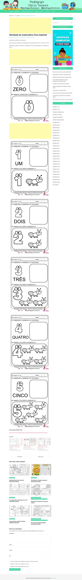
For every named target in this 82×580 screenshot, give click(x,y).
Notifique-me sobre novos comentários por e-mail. (20, 563)
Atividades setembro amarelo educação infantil (39, 481)
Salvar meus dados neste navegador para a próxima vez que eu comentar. (24, 561)
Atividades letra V (56, 174)
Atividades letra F (56, 135)
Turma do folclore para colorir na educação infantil (62, 99)
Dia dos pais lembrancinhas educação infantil (38, 523)
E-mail (10, 550)
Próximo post (40, 456)
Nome (10, 544)
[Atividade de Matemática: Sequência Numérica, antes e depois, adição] (44, 441)
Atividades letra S (56, 166)
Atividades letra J (56, 145)
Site (10, 555)
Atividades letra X (56, 176)
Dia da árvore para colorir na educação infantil (62, 71)
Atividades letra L (56, 148)
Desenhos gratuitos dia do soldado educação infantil (62, 87)
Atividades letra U (56, 171)
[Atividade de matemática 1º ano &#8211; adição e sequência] (29, 441)
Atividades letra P (56, 158)
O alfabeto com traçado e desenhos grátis (61, 83)
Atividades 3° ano (56, 109)
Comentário (11, 533)
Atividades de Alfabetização (14, 11)
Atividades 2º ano (56, 106)
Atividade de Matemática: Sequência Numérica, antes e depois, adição (43, 446)
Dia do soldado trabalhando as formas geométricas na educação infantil (60, 80)
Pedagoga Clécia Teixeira (15, 37)
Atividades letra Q (56, 161)
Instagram (48, 11)
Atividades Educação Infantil (27, 11)
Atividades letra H (56, 140)
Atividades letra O (56, 156)
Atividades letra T (56, 169)
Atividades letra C (56, 127)
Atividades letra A (56, 122)
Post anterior (19, 456)
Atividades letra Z (56, 179)
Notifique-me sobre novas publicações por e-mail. (20, 566)
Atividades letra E (56, 132)
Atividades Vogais (56, 182)
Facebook (53, 11)
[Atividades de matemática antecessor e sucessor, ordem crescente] (15, 441)
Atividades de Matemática (39, 11)
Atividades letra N (56, 153)
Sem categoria (12, 477)
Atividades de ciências (57, 114)
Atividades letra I (56, 143)
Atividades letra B (56, 125)
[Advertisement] (30, 25)
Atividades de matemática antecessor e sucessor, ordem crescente (14, 446)
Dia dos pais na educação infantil (59, 90)
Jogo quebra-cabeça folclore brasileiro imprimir (17, 522)
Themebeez (53, 578)
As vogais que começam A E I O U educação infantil (18, 500)
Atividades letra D (56, 130)
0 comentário (32, 37)
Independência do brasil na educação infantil (16, 481)
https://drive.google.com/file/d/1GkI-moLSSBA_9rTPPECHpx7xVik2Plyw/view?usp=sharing (28, 432)
